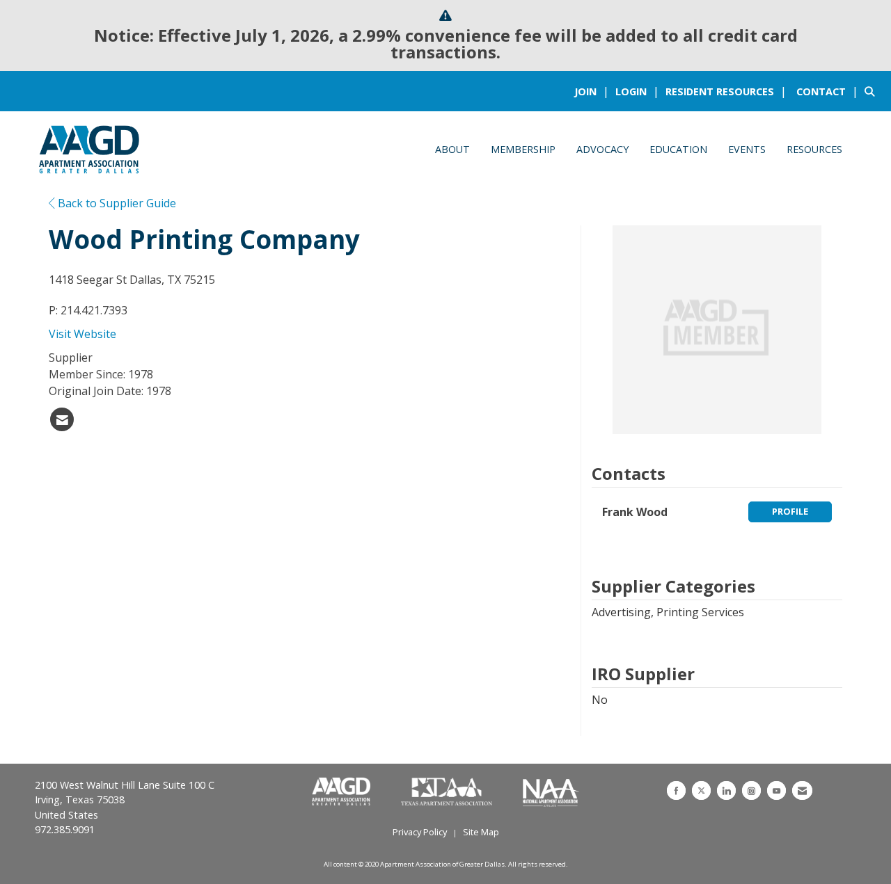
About (452, 149)
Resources (814, 149)
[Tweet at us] (701, 790)
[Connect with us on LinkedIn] (726, 790)
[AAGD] (342, 791)
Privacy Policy (420, 832)
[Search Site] (873, 91)
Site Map (481, 832)
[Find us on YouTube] (776, 790)
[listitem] (593, 91)
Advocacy (602, 149)
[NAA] (551, 791)
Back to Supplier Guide (115, 203)
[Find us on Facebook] (676, 790)
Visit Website (82, 333)
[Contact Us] (802, 790)
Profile (790, 511)
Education (678, 149)
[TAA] (448, 791)
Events (747, 149)
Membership (523, 149)
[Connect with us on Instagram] (751, 790)
